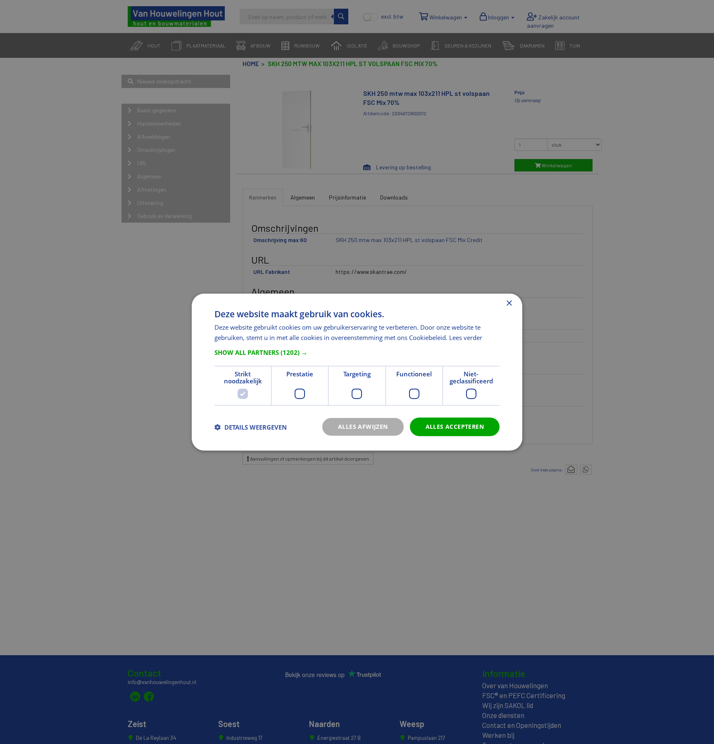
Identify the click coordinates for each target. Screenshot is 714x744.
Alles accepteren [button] (455, 426)
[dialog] (357, 372)
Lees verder (465, 337)
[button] (357, 352)
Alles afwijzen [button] (363, 426)
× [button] (509, 303)
